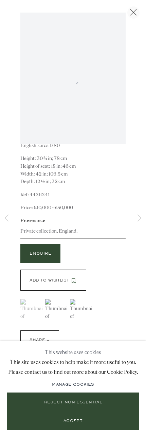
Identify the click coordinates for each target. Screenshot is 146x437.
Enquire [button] (40, 253)
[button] (53, 280)
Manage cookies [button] (73, 384)
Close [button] (133, 12)
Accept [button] (73, 421)
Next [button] (139, 218)
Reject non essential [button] (73, 402)
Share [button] (37, 340)
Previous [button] (7, 218)
